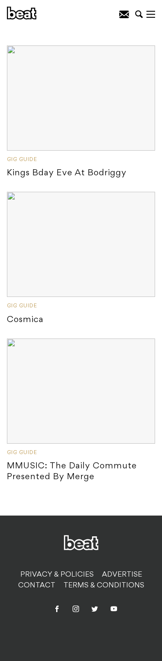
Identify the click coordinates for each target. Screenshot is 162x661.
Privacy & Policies (57, 574)
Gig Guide (22, 159)
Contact (36, 585)
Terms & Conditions (104, 585)
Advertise (122, 574)
